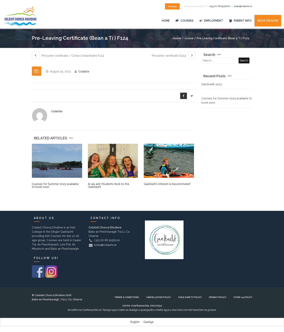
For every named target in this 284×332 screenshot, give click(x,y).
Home (166, 20)
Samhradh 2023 (212, 84)
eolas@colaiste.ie (243, 6)
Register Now (267, 20)
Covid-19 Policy (243, 297)
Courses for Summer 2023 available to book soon (55, 185)
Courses (186, 20)
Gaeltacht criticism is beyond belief (167, 184)
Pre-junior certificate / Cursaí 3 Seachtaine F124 (72, 55)
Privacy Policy (217, 297)
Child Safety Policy (190, 297)
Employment (213, 20)
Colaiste (83, 71)
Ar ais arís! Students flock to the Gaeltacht (108, 185)
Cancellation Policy (158, 297)
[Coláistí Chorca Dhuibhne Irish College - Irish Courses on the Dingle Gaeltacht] (20, 21)
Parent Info (242, 20)
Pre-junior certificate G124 (169, 55)
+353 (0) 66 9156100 (219, 6)
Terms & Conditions (126, 297)
